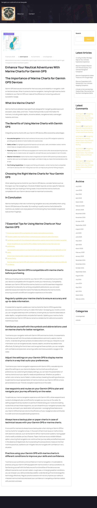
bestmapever (24, 57)
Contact (31, 14)
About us (20, 14)
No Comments (35, 57)
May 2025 (79, 241)
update (26, 63)
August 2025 (79, 229)
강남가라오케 (80, 148)
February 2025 (80, 252)
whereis (78, 320)
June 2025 (79, 237)
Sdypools (78, 126)
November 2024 (80, 264)
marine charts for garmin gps (55, 60)
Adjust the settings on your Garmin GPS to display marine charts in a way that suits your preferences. (33, 245)
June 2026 (79, 190)
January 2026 (80, 210)
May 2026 (79, 194)
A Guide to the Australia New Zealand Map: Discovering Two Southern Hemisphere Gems (85, 91)
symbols (20, 63)
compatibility (25, 60)
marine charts (42, 60)
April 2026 (79, 198)
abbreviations (9, 60)
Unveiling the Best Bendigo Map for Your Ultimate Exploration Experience (84, 60)
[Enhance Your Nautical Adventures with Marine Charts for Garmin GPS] (12, 42)
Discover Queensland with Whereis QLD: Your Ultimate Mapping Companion (84, 83)
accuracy (17, 60)
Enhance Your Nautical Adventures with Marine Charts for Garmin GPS (32, 69)
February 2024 (80, 299)
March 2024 (79, 295)
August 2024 (79, 276)
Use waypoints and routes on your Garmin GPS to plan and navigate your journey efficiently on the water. (36, 251)
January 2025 (80, 256)
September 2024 (81, 272)
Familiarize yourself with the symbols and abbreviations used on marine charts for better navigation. (37, 240)
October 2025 (80, 221)
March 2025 (79, 248)
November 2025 (80, 217)
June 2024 (79, 283)
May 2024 (79, 287)
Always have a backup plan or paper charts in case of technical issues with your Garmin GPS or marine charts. (35, 257)
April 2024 (79, 291)
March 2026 (79, 202)
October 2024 (80, 268)
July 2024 (78, 279)
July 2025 (78, 233)
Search (78, 33)
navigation (9, 63)
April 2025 (79, 244)
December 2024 (80, 260)
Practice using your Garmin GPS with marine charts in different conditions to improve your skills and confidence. (37, 263)
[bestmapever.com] (8, 13)
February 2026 (80, 206)
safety (15, 63)
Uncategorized (47, 57)
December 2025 (80, 213)
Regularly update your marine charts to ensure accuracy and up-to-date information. (32, 236)
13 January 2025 (10, 57)
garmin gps (33, 60)
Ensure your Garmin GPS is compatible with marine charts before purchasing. (30, 233)
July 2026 (78, 186)
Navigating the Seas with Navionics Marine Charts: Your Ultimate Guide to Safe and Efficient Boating (84, 118)
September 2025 (81, 225)
